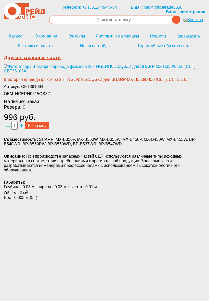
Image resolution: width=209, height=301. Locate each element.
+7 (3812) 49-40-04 (99, 7)
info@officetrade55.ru (163, 7)
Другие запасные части (32, 57)
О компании (46, 36)
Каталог (16, 36)
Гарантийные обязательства (165, 46)
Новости (158, 36)
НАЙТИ (176, 20)
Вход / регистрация (185, 12)
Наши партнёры (95, 46)
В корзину (37, 125)
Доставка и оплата (35, 46)
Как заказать (188, 36)
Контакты (76, 36)
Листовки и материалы (117, 36)
